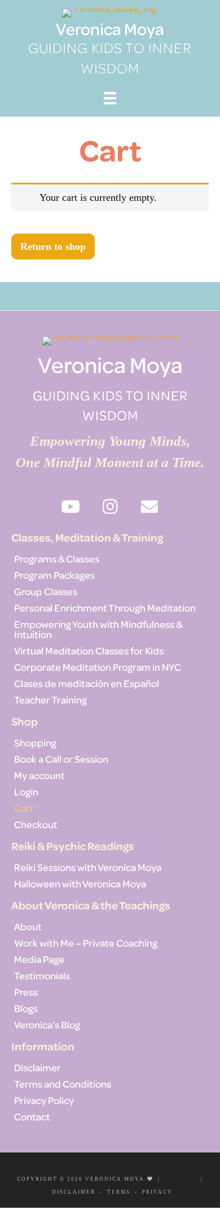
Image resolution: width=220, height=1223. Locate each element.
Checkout (36, 824)
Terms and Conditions (62, 1083)
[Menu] (110, 98)
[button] (70, 506)
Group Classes (45, 591)
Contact (32, 1116)
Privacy (157, 1192)
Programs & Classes (56, 558)
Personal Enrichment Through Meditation (105, 607)
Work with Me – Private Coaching (85, 942)
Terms (118, 1192)
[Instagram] (188, 1177)
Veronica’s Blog (47, 1024)
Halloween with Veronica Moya (80, 883)
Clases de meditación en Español (86, 683)
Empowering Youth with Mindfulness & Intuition (98, 629)
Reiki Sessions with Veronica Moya (87, 867)
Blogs (26, 1008)
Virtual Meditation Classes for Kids (89, 650)
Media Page (39, 959)
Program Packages (54, 575)
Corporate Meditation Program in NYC (97, 667)
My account (39, 775)
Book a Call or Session (61, 759)
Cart (24, 808)
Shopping (35, 742)
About (28, 926)
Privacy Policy (44, 1100)
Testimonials (42, 975)
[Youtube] (172, 1177)
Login (26, 791)
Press (26, 992)
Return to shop (53, 246)
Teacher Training (50, 699)
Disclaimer (37, 1067)
